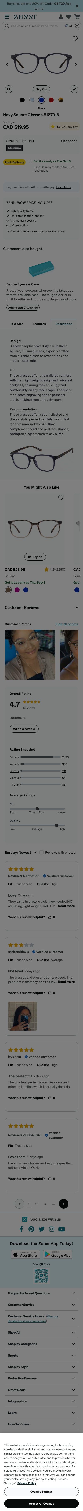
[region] (41, 1472)
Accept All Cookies (41, 1503)
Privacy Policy (26, 1483)
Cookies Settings (41, 1491)
